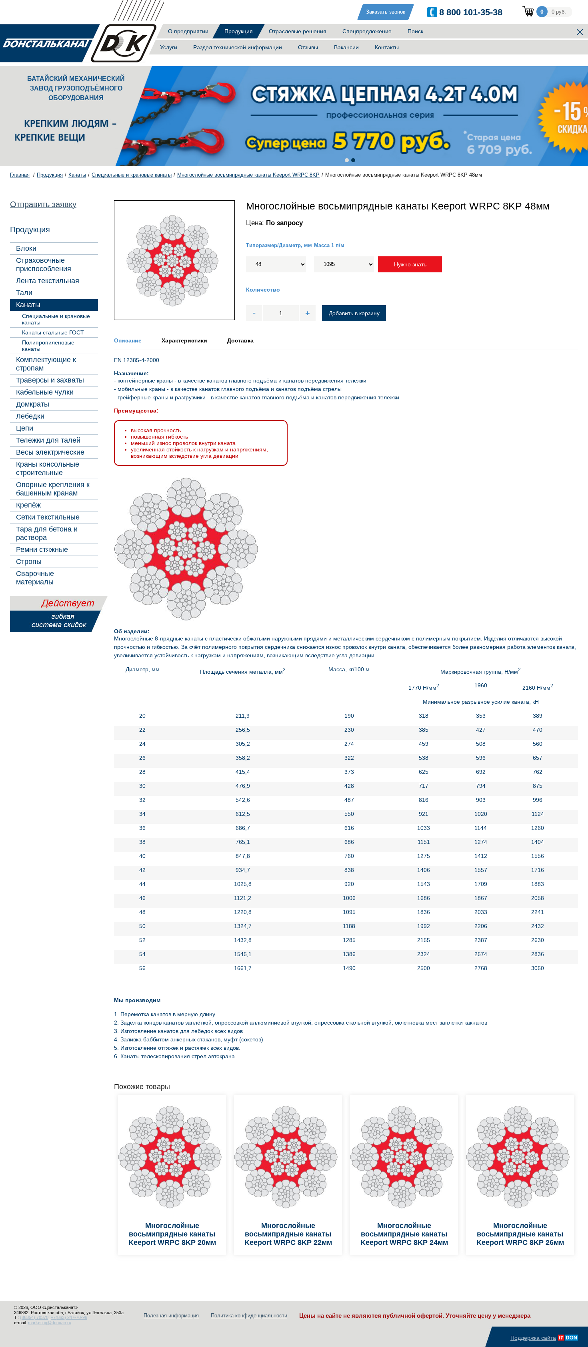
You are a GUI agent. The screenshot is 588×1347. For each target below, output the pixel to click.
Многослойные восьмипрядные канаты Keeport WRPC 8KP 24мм (404, 1234)
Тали (24, 293)
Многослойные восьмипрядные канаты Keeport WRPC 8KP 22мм (288, 1234)
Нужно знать (410, 264)
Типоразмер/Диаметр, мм (279, 245)
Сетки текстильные (48, 517)
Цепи (24, 428)
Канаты (28, 305)
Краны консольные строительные (47, 468)
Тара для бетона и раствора (47, 533)
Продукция (238, 31)
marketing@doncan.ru (49, 1322)
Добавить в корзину (354, 313)
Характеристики (184, 340)
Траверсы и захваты (50, 380)
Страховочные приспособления (43, 264)
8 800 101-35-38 (470, 12)
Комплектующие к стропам (46, 364)
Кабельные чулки (45, 392)
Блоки (26, 248)
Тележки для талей (48, 440)
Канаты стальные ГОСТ (53, 332)
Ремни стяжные (42, 550)
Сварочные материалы (35, 578)
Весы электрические (50, 452)
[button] (347, 160)
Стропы (29, 562)
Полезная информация (171, 1316)
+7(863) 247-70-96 (69, 1317)
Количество (263, 289)
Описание (128, 340)
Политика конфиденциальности (249, 1316)
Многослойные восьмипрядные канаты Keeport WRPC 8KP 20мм (172, 1234)
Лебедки (30, 416)
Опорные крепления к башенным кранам (53, 489)
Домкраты (32, 404)
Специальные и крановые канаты (56, 319)
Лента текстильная (47, 281)
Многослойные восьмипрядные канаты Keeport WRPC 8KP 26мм (520, 1234)
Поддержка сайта (533, 1338)
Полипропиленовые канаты (48, 345)
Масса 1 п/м (329, 245)
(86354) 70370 (34, 1317)
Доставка (240, 340)
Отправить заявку (43, 204)
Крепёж (28, 505)
